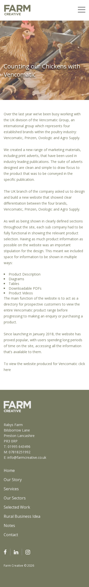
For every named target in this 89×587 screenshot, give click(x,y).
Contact (11, 534)
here (8, 369)
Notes (9, 525)
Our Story (13, 479)
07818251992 (19, 452)
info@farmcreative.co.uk (26, 457)
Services (11, 489)
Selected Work (17, 507)
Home (9, 470)
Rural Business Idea (22, 516)
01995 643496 (19, 446)
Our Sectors (15, 498)
